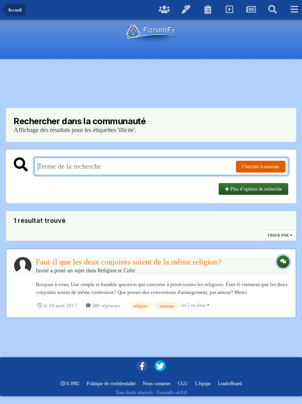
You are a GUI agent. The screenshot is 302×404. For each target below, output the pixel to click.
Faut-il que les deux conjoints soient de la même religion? (128, 261)
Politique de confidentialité (111, 383)
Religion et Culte (116, 271)
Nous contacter (157, 383)
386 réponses (105, 306)
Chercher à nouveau (260, 166)
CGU (183, 383)
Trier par (278, 235)
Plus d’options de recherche (255, 189)
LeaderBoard (230, 383)
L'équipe (203, 383)
